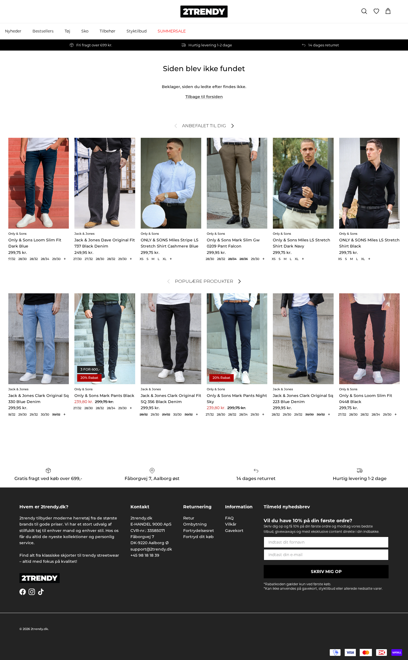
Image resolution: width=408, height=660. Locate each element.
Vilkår (230, 524)
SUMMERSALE (172, 31)
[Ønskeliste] (376, 11)
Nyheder (13, 31)
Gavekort (234, 530)
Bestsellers (43, 31)
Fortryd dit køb (198, 536)
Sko (85, 31)
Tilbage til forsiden (204, 96)
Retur (188, 518)
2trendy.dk (39, 629)
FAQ (229, 518)
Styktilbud (137, 31)
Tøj (67, 31)
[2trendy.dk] (204, 12)
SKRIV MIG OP (326, 571)
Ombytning (195, 524)
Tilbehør (107, 31)
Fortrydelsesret (198, 530)
